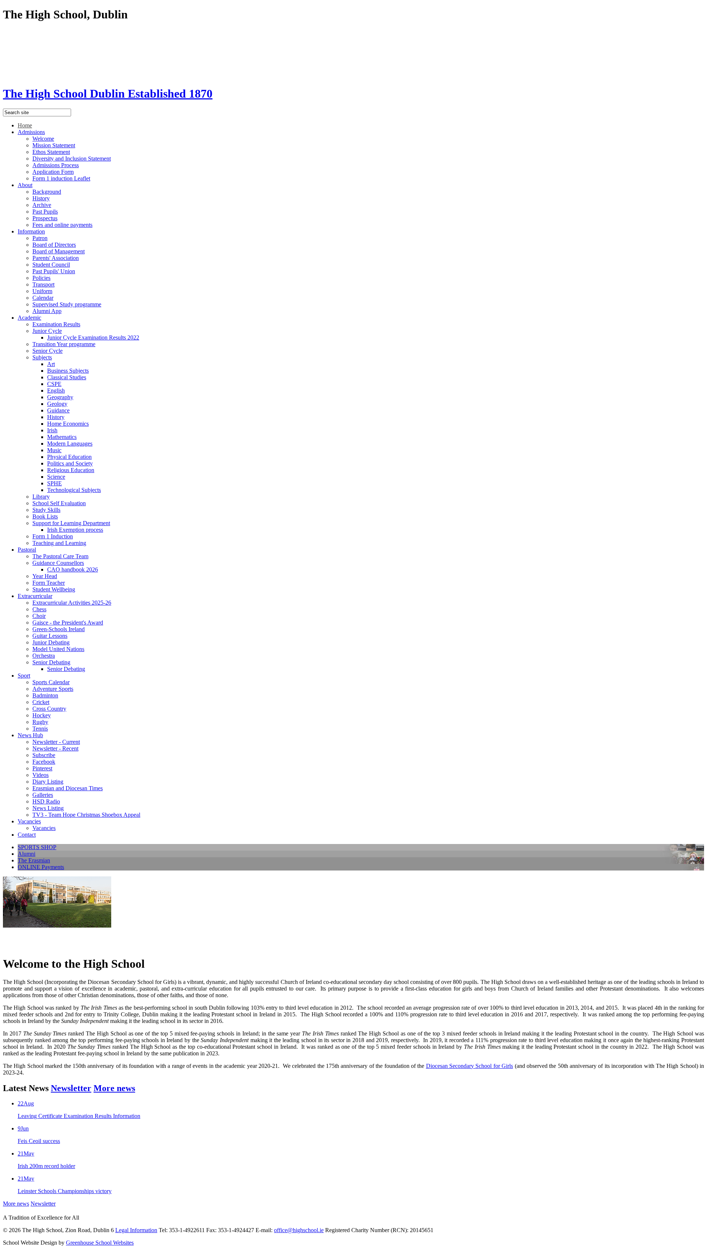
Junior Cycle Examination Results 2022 (93, 337)
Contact (27, 834)
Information (31, 231)
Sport (24, 675)
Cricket (40, 702)
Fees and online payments (62, 225)
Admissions (31, 132)
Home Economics (68, 424)
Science (56, 477)
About (25, 185)
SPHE (54, 483)
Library (41, 496)
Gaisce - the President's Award (67, 622)
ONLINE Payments (41, 867)
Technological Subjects (74, 490)
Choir (39, 616)
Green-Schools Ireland (58, 629)
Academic (29, 317)
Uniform (42, 291)
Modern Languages (69, 443)
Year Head (44, 576)
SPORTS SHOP (37, 847)
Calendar (42, 298)
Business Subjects (68, 370)
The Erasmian (34, 860)
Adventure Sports (52, 689)
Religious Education (70, 470)
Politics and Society (70, 463)
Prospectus (44, 218)
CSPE (54, 384)
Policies (41, 278)
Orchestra (43, 656)
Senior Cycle (47, 351)
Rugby (40, 722)
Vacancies (29, 821)
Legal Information (136, 1230)
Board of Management (58, 251)
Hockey (41, 715)
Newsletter (71, 1088)
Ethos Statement (51, 152)
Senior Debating (51, 662)
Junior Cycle (47, 331)
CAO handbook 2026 (72, 569)
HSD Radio (46, 801)
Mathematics (62, 437)
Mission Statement (53, 145)
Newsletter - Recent (55, 748)
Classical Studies (66, 377)
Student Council (51, 264)
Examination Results (56, 324)
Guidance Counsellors (58, 563)
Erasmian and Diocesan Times (67, 788)
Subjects (42, 357)
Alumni (26, 854)
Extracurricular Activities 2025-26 (71, 602)
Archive (41, 205)
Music (54, 450)
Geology (57, 404)
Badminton (45, 695)
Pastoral (27, 549)
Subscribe (43, 755)
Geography (60, 397)
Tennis (40, 728)
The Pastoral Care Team (60, 556)
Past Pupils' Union (53, 271)
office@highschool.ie (299, 1230)
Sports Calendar (51, 682)
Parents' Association (55, 258)
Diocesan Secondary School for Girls (469, 1066)
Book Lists (45, 516)
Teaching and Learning (59, 543)
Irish (52, 430)
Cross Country (49, 709)
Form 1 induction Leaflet (61, 178)
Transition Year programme (63, 344)
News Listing (48, 808)
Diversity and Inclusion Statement (71, 158)
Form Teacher (48, 583)
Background (46, 192)
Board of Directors (54, 245)
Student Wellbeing (53, 589)
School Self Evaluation (59, 503)
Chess (39, 609)
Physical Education (69, 457)
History (41, 198)
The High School (107, 93)
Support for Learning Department (71, 523)
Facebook (43, 762)
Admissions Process (55, 165)
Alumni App (46, 311)
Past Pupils (45, 211)
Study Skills (46, 510)
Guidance (58, 410)
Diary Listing (47, 781)
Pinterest (42, 768)
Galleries (42, 795)
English (56, 390)
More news (114, 1088)
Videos (40, 775)
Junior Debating (51, 642)
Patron (40, 238)
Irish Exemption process (75, 530)
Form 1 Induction (52, 536)
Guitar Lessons (49, 636)
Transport (43, 284)
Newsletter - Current (56, 742)
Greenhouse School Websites (100, 1242)
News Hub (30, 735)
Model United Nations (58, 649)
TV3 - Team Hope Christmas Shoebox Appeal (86, 815)
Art (51, 364)
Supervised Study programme (66, 304)
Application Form (53, 172)
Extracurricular (35, 596)
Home (25, 125)
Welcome (43, 139)
